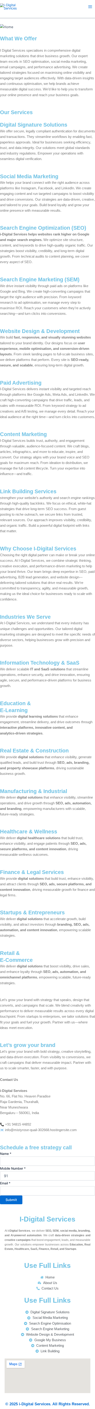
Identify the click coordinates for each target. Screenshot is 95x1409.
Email (5, 1183)
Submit (11, 1200)
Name (5, 1154)
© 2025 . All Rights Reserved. (47, 1404)
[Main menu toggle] (90, 7)
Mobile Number (13, 1168)
